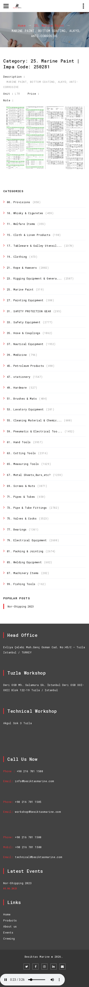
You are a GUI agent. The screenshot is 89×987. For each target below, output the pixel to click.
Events (8, 932)
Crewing (9, 938)
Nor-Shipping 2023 (21, 606)
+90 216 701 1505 (28, 801)
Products (10, 920)
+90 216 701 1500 (30, 771)
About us (10, 926)
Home (21, 26)
